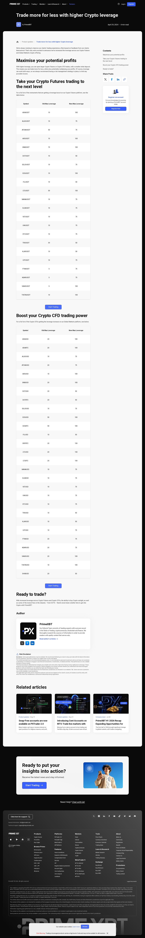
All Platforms (58, 845)
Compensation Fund (60, 858)
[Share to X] (105, 79)
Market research (100, 852)
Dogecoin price (38, 858)
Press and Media (120, 847)
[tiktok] (119, 816)
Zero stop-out (58, 874)
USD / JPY (36, 866)
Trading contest (120, 874)
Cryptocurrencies (79, 847)
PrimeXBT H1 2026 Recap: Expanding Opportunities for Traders (109, 723)
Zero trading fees (59, 871)
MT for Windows (79, 871)
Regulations (119, 842)
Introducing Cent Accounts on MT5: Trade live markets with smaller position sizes (72, 723)
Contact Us (119, 855)
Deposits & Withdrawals (61, 855)
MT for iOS (78, 866)
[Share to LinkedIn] (118, 79)
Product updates (27, 42)
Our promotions (120, 868)
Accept (85, 926)
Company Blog (120, 853)
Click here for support (19, 817)
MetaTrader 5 (58, 842)
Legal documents (132, 881)
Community (119, 839)
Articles (98, 855)
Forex (76, 837)
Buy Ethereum (99, 868)
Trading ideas (99, 845)
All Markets (78, 853)
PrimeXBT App (58, 839)
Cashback (57, 876)
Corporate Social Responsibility (124, 850)
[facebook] (104, 816)
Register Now (115, 108)
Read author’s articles (48, 639)
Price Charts (99, 837)
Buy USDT (98, 870)
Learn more (76, 927)
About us (118, 837)
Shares (77, 845)
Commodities (78, 842)
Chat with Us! (78, 802)
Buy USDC (98, 873)
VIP (55, 863)
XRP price (36, 855)
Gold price (36, 868)
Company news (100, 717)
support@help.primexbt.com (26, 825)
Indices (77, 839)
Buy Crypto (37, 842)
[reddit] (129, 816)
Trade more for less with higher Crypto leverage (54, 42)
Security (57, 860)
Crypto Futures (38, 837)
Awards (118, 845)
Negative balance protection (62, 866)
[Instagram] (99, 816)
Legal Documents (121, 858)
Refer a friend (119, 871)
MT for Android (79, 863)
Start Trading (32, 785)
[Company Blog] (17, 42)
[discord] (135, 816)
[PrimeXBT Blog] (19, 834)
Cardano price (38, 860)
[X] (94, 816)
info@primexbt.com (25, 822)
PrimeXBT (28, 25)
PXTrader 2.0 (58, 837)
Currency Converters (101, 839)
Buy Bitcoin (99, 865)
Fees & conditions (59, 852)
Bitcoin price (37, 850)
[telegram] (124, 816)
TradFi (76, 855)
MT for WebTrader (80, 874)
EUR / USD (37, 863)
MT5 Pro (77, 876)
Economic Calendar (101, 842)
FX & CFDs (37, 839)
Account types (58, 868)
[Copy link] (124, 79)
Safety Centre (119, 861)
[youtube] (114, 816)
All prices (36, 871)
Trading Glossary (100, 858)
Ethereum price (38, 852)
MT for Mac (78, 868)
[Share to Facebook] (111, 79)
